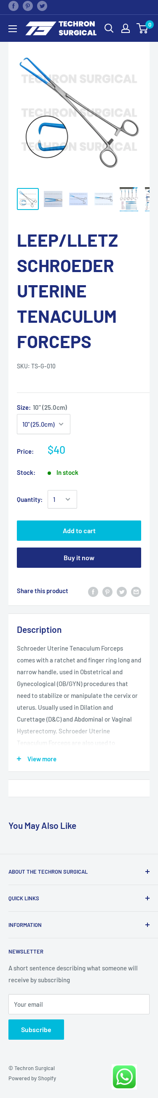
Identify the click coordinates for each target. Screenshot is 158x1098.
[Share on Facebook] (13, 5)
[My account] (125, 28)
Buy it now (79, 557)
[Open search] (109, 28)
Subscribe (36, 1029)
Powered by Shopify (32, 1078)
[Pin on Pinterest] (28, 5)
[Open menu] (12, 28)
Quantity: (30, 499)
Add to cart (79, 530)
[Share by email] (136, 591)
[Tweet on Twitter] (42, 5)
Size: (42, 407)
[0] (142, 28)
